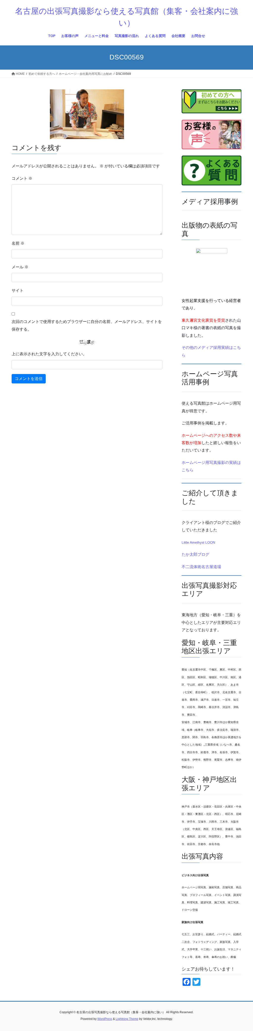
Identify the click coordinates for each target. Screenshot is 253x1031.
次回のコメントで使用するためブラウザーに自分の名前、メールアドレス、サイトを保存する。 (87, 325)
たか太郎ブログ (195, 554)
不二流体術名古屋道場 (201, 567)
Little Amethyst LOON (198, 542)
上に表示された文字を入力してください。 (49, 354)
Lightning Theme (127, 1019)
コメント (22, 178)
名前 (18, 243)
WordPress (104, 1019)
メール (20, 267)
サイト (17, 290)
